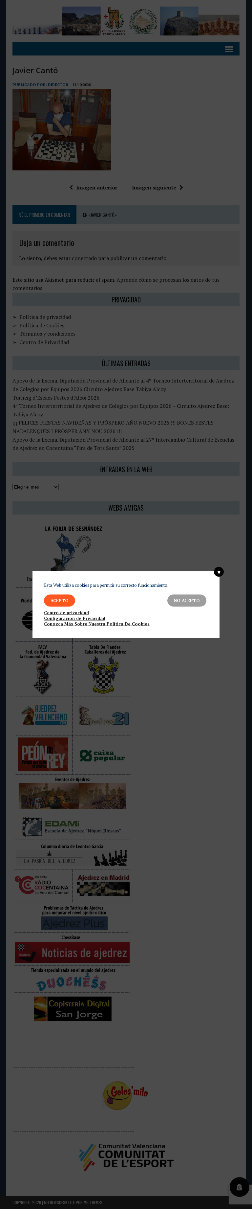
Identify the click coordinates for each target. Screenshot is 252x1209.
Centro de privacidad (66, 613)
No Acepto (187, 601)
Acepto (60, 601)
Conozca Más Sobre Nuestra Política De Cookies (97, 624)
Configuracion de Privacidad (74, 618)
